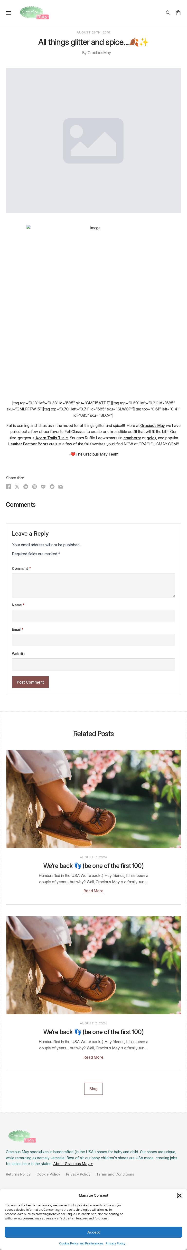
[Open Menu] (8, 13)
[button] (179, 1195)
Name (18, 605)
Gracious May (152, 425)
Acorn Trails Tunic (51, 437)
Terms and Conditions (115, 1174)
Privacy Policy (115, 1243)
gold (151, 437)
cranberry (132, 437)
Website (19, 653)
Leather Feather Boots (28, 443)
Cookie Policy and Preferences (81, 1243)
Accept (93, 1232)
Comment (21, 568)
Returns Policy (18, 1174)
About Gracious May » (73, 1163)
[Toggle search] (168, 13)
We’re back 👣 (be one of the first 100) (93, 865)
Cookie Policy (48, 1174)
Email (18, 629)
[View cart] (178, 13)
